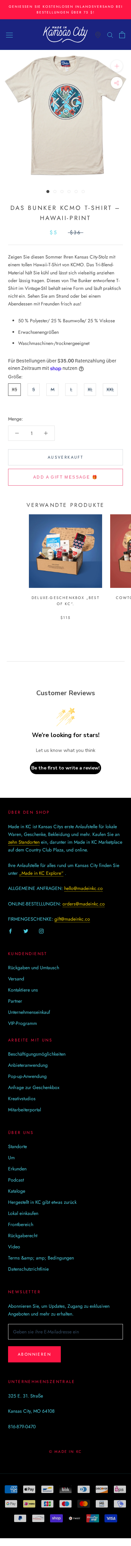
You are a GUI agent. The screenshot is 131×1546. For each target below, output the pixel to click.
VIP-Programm (22, 1023)
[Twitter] (26, 930)
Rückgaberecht (22, 1235)
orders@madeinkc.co (83, 903)
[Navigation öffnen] (9, 34)
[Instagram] (41, 930)
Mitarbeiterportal (24, 1109)
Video (14, 1246)
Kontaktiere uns (23, 989)
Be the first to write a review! (65, 768)
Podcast (16, 1179)
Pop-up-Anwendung (27, 1076)
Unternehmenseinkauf (29, 1012)
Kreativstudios (22, 1098)
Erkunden (17, 1168)
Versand (16, 978)
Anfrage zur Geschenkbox (33, 1087)
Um (11, 1157)
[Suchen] (110, 34)
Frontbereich (20, 1224)
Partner (15, 1001)
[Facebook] (10, 930)
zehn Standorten (24, 842)
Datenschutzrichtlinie (28, 1269)
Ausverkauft (65, 457)
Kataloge (16, 1191)
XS (14, 389)
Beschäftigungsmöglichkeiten (37, 1054)
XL (90, 389)
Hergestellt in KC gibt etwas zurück (42, 1202)
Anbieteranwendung (28, 1065)
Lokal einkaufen (23, 1213)
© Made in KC (65, 1451)
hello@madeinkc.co (83, 888)
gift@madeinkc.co (72, 919)
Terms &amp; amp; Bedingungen (41, 1257)
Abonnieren (34, 1354)
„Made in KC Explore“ (41, 873)
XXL (110, 389)
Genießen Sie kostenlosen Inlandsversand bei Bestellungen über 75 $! (66, 9)
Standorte (17, 1146)
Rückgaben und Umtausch (33, 967)
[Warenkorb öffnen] (122, 34)
